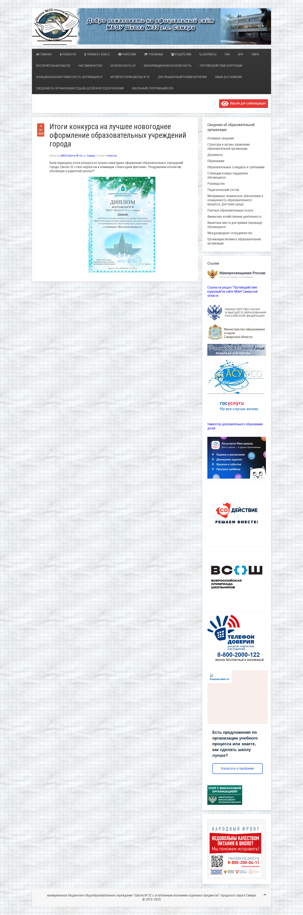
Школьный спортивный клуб (153, 88)
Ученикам (155, 54)
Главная (45, 54)
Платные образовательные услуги (230, 210)
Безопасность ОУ (123, 66)
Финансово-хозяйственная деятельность (234, 217)
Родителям (182, 54)
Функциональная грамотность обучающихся (69, 77)
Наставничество (90, 66)
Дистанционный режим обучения (182, 77)
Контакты (209, 54)
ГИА (227, 54)
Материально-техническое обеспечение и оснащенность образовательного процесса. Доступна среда (235, 200)
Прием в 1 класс (98, 54)
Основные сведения (220, 138)
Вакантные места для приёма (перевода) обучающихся (234, 225)
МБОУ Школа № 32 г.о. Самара (78, 155)
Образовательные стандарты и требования (235, 167)
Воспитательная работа (53, 66)
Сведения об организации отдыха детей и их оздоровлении (80, 88)
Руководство (216, 184)
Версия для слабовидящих (247, 103)
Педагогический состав (223, 190)
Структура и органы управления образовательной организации (228, 147)
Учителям (128, 54)
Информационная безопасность (168, 66)
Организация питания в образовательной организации (234, 241)
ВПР (240, 54)
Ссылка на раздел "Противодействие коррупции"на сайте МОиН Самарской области (232, 291)
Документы (215, 155)
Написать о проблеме (237, 768)
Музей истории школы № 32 (130, 77)
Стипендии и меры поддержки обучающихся (227, 175)
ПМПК (255, 54)
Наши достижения (228, 77)
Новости (69, 54)
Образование (215, 161)
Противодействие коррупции (221, 66)
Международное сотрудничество (229, 233)
